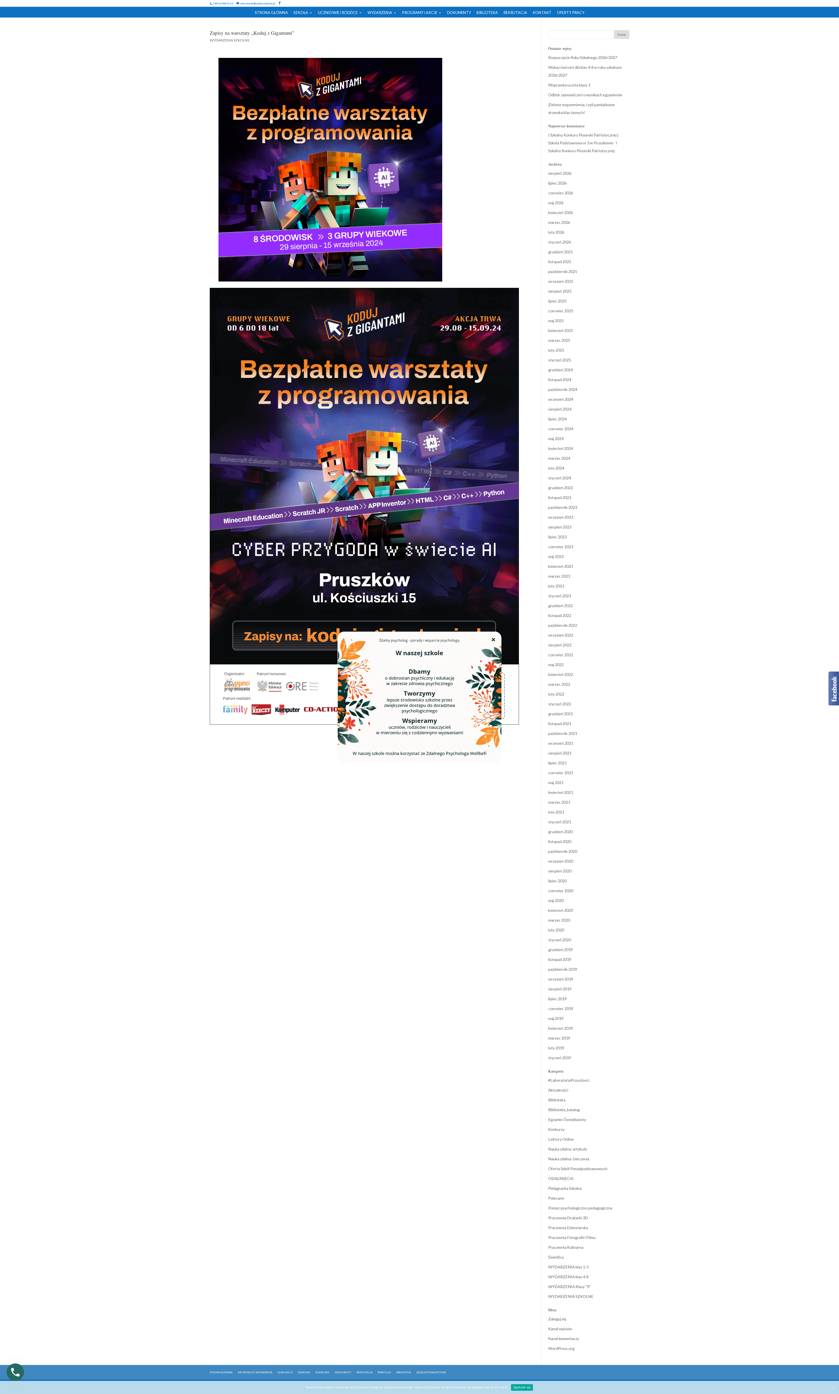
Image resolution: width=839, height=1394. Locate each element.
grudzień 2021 (560, 713)
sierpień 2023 (559, 527)
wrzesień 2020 (560, 861)
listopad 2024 (559, 379)
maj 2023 (555, 556)
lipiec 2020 (557, 880)
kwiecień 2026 (560, 212)
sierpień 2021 (559, 753)
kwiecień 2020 (560, 910)
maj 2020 (555, 900)
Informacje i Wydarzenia (255, 1372)
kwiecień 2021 (560, 792)
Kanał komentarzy (563, 1338)
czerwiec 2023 (560, 546)
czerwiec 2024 (560, 428)
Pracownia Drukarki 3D (568, 1217)
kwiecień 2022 (560, 674)
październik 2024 (562, 389)
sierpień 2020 (559, 871)
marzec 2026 (559, 222)
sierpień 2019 (559, 988)
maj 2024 (555, 438)
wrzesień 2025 (560, 281)
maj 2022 (555, 664)
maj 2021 (555, 782)
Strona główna (221, 1372)
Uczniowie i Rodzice (338, 13)
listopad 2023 (559, 497)
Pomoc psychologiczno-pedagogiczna (580, 1208)
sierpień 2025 (559, 291)
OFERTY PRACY (570, 13)
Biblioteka (487, 13)
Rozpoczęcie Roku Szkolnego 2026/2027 (582, 57)
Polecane (556, 1198)
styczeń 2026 (559, 242)
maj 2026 (555, 202)
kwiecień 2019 (560, 1028)
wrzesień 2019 (560, 979)
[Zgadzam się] (833, 1387)
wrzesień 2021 (560, 743)
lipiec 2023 (557, 536)
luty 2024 (556, 468)
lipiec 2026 (557, 183)
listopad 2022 (559, 615)
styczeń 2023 (559, 595)
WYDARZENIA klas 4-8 (568, 1276)
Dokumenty (459, 13)
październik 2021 (562, 733)
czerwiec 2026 (560, 192)
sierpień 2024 (559, 409)
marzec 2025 (559, 340)
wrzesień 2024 (560, 399)
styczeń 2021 (559, 821)
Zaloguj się (557, 1318)
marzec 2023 (559, 576)
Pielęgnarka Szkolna (565, 1188)
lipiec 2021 (557, 762)
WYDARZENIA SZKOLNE (230, 40)
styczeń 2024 (559, 477)
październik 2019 (562, 969)
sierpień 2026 (559, 173)
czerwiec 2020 (560, 890)
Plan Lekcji (285, 1372)
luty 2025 (556, 350)
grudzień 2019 (560, 949)
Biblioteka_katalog (564, 1109)
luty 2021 (556, 812)
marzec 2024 (559, 458)
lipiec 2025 (557, 301)
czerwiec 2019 (560, 1008)
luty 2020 (556, 930)
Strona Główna (271, 13)
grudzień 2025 (560, 251)
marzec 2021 (559, 802)
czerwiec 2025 (560, 310)
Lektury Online (561, 1139)
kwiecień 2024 (560, 448)
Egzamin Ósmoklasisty (567, 1119)
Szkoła (300, 13)
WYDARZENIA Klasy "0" (569, 1286)
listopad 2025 (559, 261)
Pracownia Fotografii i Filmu (572, 1237)
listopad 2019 (559, 959)
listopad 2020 (559, 841)
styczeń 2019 (559, 1057)
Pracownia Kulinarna (565, 1247)
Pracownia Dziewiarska (568, 1227)
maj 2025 (555, 320)
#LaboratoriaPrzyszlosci (568, 1080)
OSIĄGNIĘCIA (560, 1178)
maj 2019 (555, 1018)
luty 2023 (556, 586)
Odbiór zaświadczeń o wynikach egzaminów (585, 94)
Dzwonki (304, 1372)
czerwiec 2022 (560, 654)
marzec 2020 (559, 920)
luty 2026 (556, 232)
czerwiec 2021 (560, 772)
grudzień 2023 (560, 487)
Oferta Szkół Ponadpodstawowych (577, 1168)
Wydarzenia (379, 13)
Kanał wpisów (560, 1328)
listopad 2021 (559, 723)
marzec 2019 (559, 1038)
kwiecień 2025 (560, 330)
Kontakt (542, 13)
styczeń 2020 (559, 939)
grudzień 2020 (560, 831)
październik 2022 (562, 625)
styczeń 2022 (559, 703)
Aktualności (558, 1090)
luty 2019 (556, 1047)
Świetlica (556, 1257)
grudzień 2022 (560, 605)
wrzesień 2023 (560, 517)
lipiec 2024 (557, 418)
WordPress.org (561, 1348)
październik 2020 (562, 851)
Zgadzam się (522, 1387)
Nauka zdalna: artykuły (567, 1149)
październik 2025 (562, 271)
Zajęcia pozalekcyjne (431, 1372)
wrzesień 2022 (560, 635)
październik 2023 (562, 507)
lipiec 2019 (557, 998)
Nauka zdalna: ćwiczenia (568, 1158)
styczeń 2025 (559, 360)
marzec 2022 (559, 684)
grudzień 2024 (560, 369)
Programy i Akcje (419, 13)
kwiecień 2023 (560, 566)
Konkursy (556, 1129)
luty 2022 (556, 694)
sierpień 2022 (559, 645)
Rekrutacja (515, 13)
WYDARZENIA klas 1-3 (568, 1266)
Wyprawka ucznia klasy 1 (569, 85)
